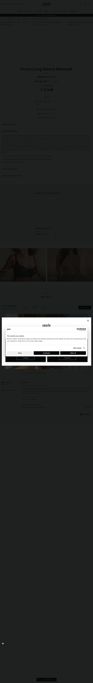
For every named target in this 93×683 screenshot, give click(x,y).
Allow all (73, 353)
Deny (20, 353)
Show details (77, 348)
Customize (46, 353)
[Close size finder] (88, 320)
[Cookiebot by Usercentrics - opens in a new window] (78, 329)
